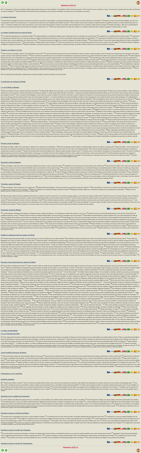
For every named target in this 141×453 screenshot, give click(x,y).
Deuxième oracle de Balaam (11, 162)
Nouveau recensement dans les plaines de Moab (18, 262)
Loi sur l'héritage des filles (10, 334)
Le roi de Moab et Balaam (10, 87)
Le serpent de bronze (8, 17)
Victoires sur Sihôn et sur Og (11, 50)
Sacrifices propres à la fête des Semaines (15, 430)
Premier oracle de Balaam (10, 143)
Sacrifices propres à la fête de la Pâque (15, 413)
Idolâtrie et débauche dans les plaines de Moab (17, 235)
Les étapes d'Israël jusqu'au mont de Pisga (16, 32)
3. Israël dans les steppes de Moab (13, 82)
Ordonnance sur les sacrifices (11, 373)
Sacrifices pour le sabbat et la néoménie (15, 396)
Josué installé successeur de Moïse (13, 352)
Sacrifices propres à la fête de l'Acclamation (16, 443)
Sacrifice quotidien (7, 379)
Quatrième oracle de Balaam (11, 210)
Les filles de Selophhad (9, 331)
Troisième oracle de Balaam (11, 184)
